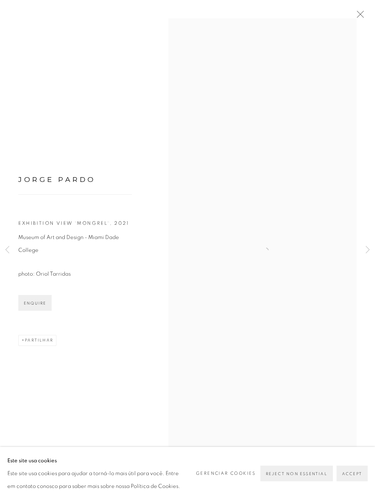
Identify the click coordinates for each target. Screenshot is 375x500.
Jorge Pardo (57, 179)
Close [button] (358, 16)
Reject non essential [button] (296, 474)
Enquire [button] (35, 303)
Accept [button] (352, 474)
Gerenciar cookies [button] (226, 473)
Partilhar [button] (39, 340)
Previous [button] (7, 250)
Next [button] (367, 250)
